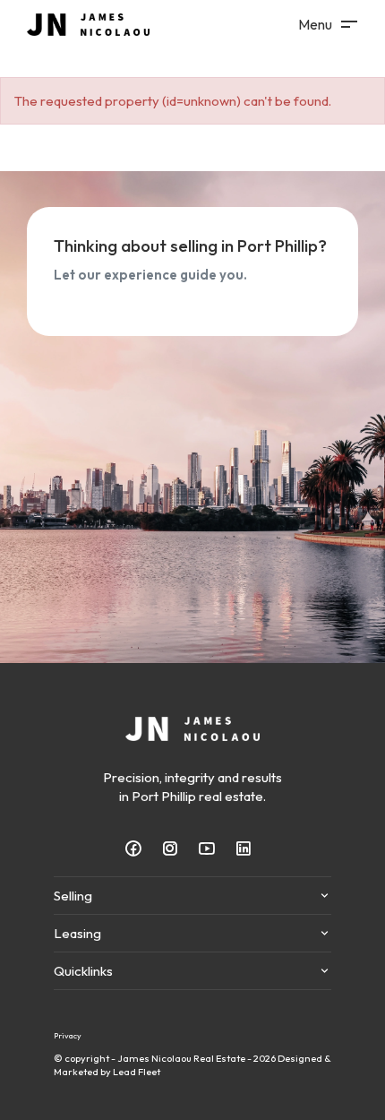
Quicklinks (83, 970)
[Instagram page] (176, 849)
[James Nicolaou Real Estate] (88, 22)
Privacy (67, 1035)
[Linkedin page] (247, 849)
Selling (73, 895)
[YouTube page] (212, 849)
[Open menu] (327, 24)
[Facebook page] (139, 849)
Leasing (77, 933)
